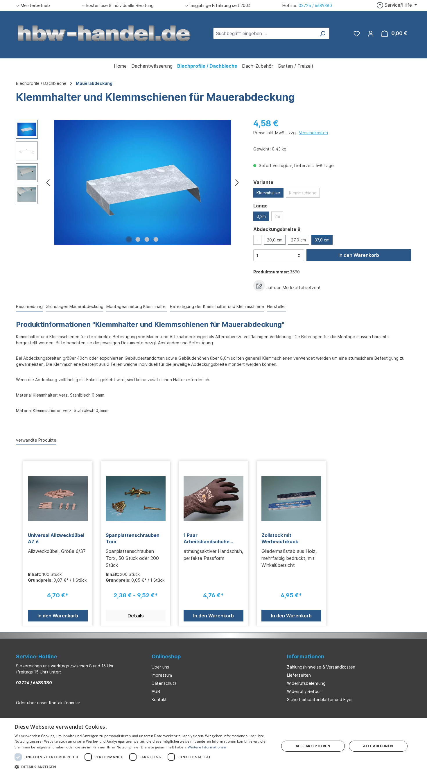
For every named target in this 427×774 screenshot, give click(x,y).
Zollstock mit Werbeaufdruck (279, 538)
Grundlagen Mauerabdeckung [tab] (74, 306)
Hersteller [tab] (276, 306)
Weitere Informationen (207, 747)
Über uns (160, 666)
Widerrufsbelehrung (306, 683)
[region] (128, 182)
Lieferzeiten (299, 675)
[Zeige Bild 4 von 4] (156, 239)
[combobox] (264, 33)
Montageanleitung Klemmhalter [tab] (136, 306)
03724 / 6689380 (315, 5)
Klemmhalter (268, 192)
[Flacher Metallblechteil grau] (142, 182)
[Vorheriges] (48, 182)
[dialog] (213, 746)
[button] (143, 767)
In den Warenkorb (358, 255)
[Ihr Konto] (371, 33)
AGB (156, 691)
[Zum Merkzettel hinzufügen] (259, 285)
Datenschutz (164, 683)
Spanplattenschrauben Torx (132, 538)
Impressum (162, 675)
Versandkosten (313, 132)
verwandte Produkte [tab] (36, 440)
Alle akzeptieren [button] (313, 745)
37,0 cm (322, 239)
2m (277, 216)
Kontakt (159, 699)
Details (136, 616)
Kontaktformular (64, 702)
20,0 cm (274, 239)
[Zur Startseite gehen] (104, 33)
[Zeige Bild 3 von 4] (147, 239)
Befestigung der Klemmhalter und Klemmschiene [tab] (217, 306)
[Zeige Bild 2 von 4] (138, 239)
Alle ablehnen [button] (378, 745)
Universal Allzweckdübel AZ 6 (56, 538)
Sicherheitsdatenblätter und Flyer (320, 699)
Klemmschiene (303, 192)
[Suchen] (322, 33)
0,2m (261, 216)
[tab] (29, 306)
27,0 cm (298, 239)
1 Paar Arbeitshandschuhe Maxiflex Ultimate (206, 538)
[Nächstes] (237, 182)
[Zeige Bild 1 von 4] (129, 239)
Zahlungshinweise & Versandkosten (321, 666)
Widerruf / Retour (304, 691)
